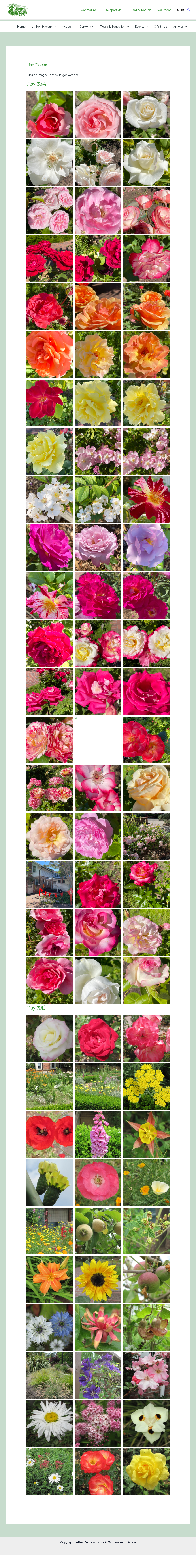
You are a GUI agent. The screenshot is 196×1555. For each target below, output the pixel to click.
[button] (98, 10)
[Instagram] (182, 10)
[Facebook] (178, 10)
